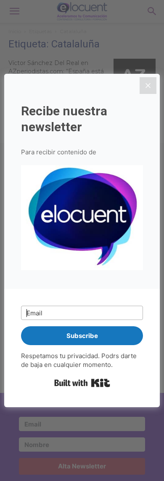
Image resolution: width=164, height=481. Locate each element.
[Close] (148, 85)
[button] (82, 219)
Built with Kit (82, 382)
